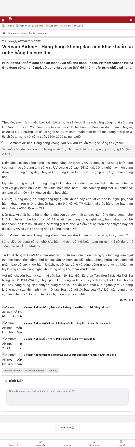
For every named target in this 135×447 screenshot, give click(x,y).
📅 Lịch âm (51, 26)
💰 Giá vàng (37, 26)
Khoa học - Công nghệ (20, 33)
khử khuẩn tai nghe (35, 370)
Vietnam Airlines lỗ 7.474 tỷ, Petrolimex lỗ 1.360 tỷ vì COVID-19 (59, 339)
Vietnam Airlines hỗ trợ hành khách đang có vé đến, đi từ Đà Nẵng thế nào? (67, 307)
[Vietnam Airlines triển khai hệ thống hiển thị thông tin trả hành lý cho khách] (12, 327)
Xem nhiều (24, 26)
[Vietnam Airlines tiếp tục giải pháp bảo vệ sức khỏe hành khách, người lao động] (12, 358)
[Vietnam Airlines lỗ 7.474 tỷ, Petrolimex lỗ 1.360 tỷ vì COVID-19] (12, 343)
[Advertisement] (67, 93)
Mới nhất (9, 26)
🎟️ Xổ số (78, 26)
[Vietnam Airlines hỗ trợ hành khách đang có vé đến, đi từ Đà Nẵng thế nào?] (12, 311)
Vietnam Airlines (12, 370)
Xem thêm (66, 427)
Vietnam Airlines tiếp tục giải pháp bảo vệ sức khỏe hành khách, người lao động (70, 354)
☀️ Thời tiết (65, 26)
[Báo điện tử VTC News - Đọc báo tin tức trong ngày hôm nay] (20, 19)
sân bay (53, 370)
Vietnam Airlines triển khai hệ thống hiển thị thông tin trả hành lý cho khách (67, 323)
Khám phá (41, 33)
